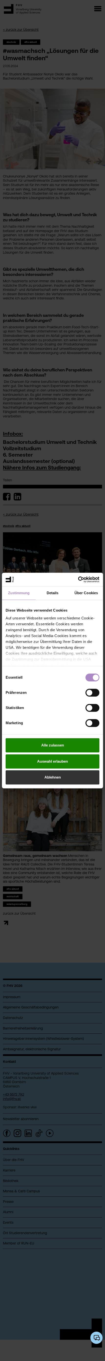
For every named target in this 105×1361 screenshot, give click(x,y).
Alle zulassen (52, 745)
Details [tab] (53, 593)
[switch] (92, 693)
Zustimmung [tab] (19, 593)
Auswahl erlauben (52, 761)
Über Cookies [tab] (86, 593)
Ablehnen (52, 777)
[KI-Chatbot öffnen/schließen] (96, 1338)
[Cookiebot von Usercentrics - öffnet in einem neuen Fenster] (78, 579)
